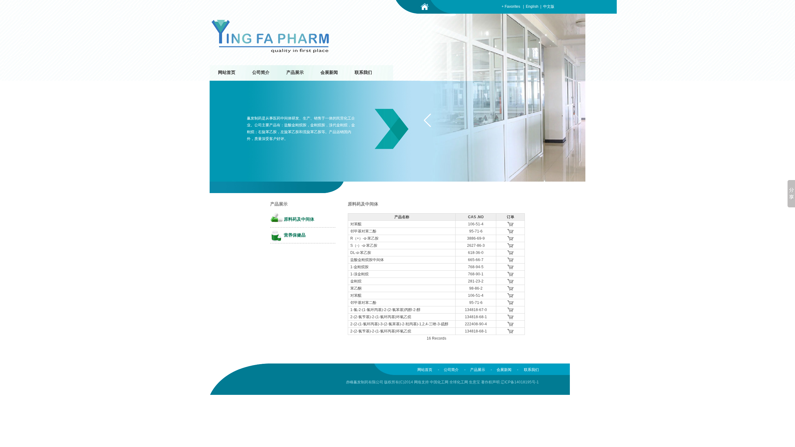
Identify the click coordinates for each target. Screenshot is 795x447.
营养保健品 (295, 235)
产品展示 (295, 72)
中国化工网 (439, 382)
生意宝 (474, 382)
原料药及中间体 (299, 219)
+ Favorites (511, 6)
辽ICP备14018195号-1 (520, 382)
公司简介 (261, 72)
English (532, 6)
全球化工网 (458, 382)
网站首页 (226, 72)
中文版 (548, 6)
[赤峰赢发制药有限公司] (270, 52)
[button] (427, 120)
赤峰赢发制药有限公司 (364, 382)
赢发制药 (254, 118)
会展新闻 (329, 72)
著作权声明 (490, 382)
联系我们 (363, 72)
